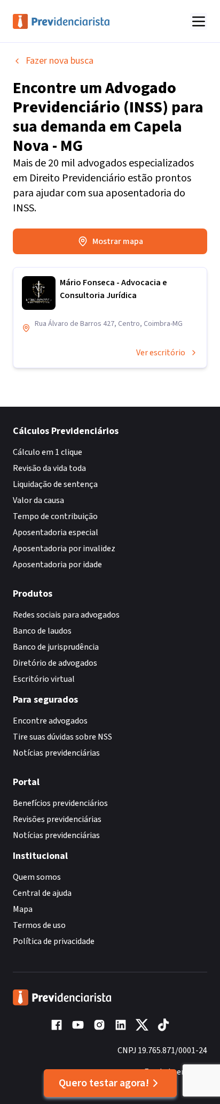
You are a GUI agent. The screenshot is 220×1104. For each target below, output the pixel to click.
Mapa (23, 909)
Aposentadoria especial (55, 532)
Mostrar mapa (117, 241)
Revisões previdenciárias (57, 819)
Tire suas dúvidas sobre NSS (62, 737)
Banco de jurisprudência (56, 647)
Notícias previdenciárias (56, 753)
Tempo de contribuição (55, 516)
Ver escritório (160, 353)
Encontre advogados (50, 721)
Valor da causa (38, 500)
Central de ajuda (42, 893)
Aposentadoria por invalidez (64, 548)
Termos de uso (39, 925)
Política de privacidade (54, 941)
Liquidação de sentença (55, 484)
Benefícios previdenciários (60, 803)
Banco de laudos (42, 631)
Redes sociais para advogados (66, 615)
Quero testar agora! (104, 1083)
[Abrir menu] (198, 21)
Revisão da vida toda (49, 468)
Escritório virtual (44, 679)
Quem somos (37, 877)
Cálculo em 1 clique (47, 452)
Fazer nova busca (59, 61)
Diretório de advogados (55, 663)
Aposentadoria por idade (57, 564)
